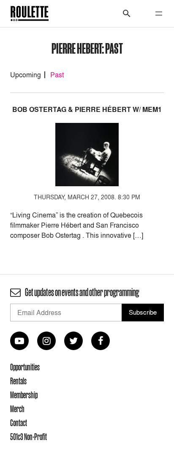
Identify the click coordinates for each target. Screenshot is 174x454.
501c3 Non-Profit (28, 436)
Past (57, 74)
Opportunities (25, 367)
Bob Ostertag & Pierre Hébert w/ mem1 (87, 109)
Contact (18, 422)
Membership (24, 394)
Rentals (18, 380)
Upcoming (25, 74)
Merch (17, 408)
